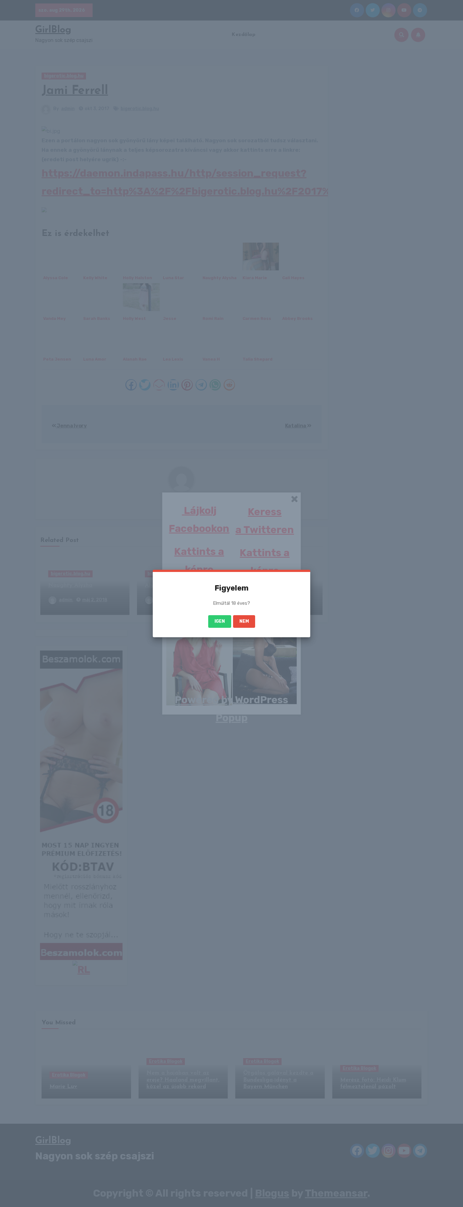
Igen (219, 621)
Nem (244, 621)
